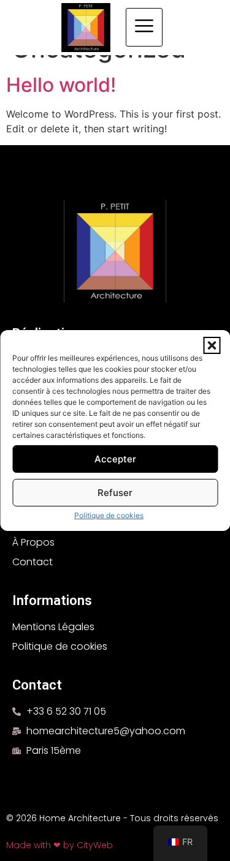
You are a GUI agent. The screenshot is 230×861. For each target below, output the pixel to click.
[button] (211, 345)
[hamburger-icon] (144, 27)
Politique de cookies (109, 515)
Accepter (115, 459)
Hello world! (61, 85)
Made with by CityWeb (59, 845)
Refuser (115, 492)
